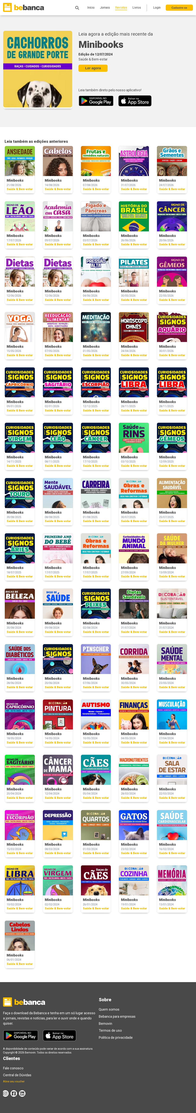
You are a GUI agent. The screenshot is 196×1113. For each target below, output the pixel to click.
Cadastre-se (179, 7)
